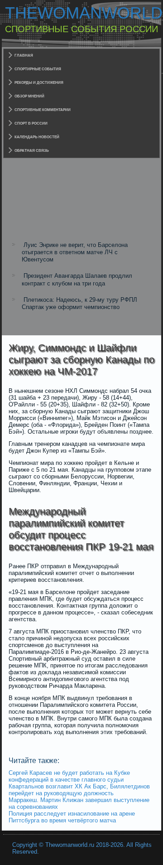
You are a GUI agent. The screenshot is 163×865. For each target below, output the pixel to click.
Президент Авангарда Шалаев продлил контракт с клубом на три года (77, 279)
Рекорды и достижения (38, 83)
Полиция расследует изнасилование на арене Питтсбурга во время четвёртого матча (72, 817)
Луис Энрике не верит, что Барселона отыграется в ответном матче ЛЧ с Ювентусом (75, 252)
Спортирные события (37, 69)
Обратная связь (31, 151)
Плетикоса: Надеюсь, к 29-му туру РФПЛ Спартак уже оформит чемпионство (79, 303)
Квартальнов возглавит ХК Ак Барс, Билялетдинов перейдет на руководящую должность (79, 790)
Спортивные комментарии (42, 110)
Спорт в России (31, 123)
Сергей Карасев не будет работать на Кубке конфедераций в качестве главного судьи (69, 776)
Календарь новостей (36, 137)
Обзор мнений (29, 96)
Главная (23, 55)
